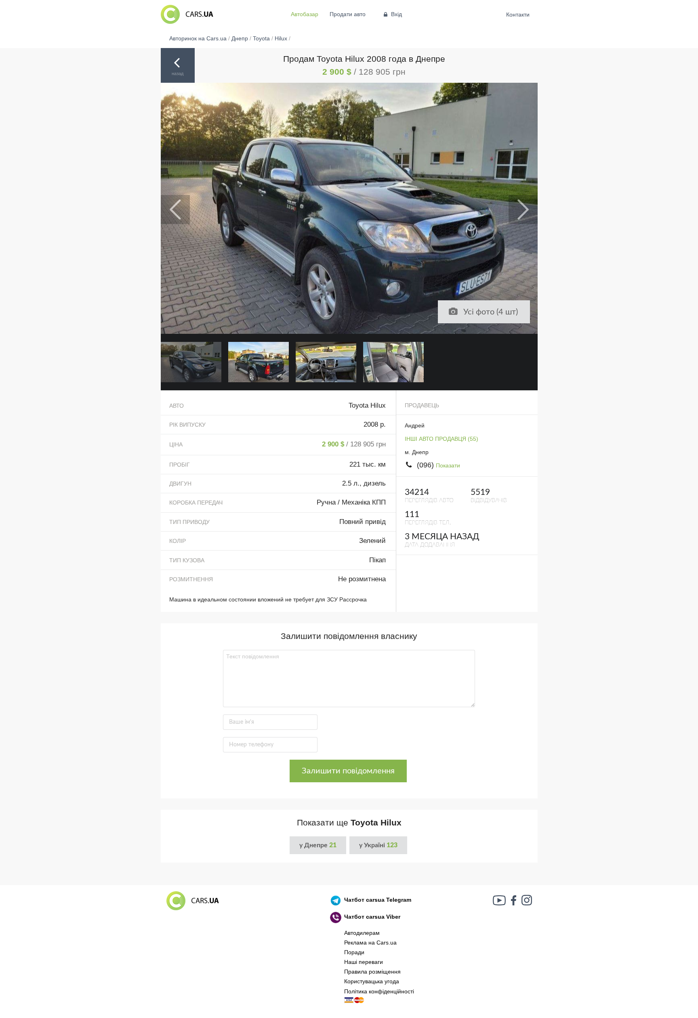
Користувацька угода (371, 981)
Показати (448, 465)
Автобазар (304, 14)
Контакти (518, 14)
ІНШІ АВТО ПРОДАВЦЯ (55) (441, 439)
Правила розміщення (372, 971)
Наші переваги (363, 962)
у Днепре (317, 845)
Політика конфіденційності (379, 991)
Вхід (396, 14)
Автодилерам (362, 933)
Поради (354, 952)
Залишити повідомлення (348, 771)
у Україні (378, 845)
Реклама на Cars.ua (370, 942)
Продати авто (348, 14)
